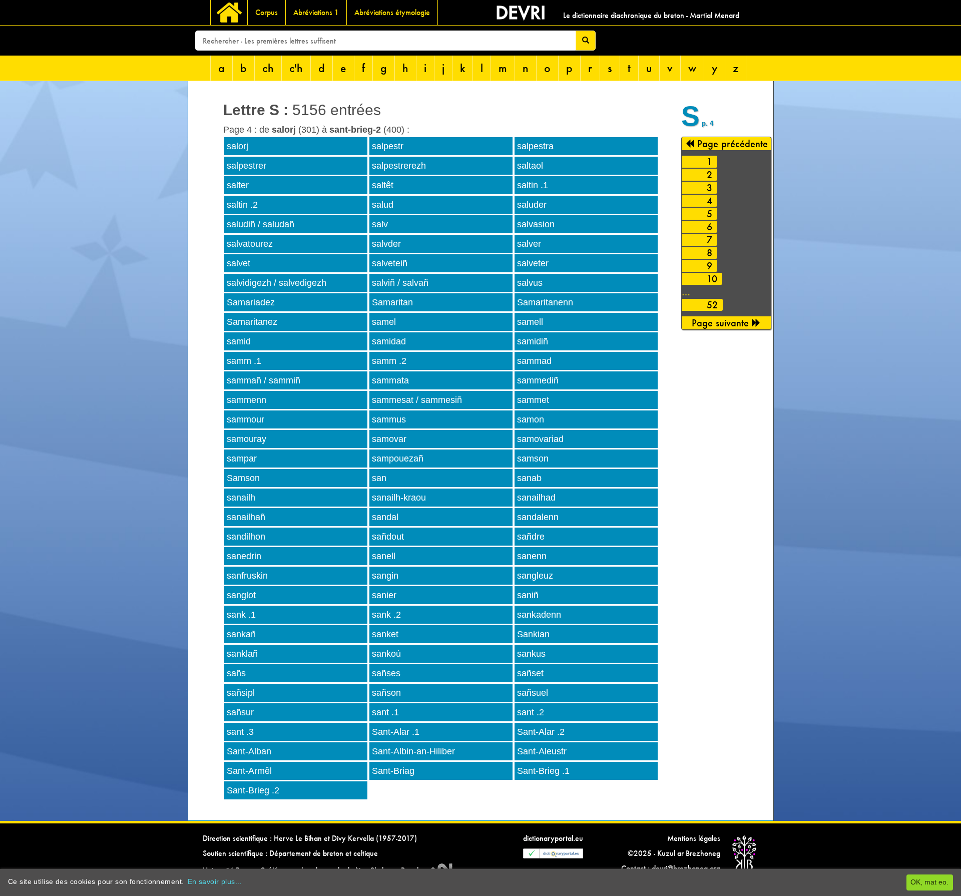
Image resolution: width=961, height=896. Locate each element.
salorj (237, 146)
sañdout (388, 537)
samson (533, 459)
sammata (390, 380)
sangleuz (535, 576)
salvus (530, 283)
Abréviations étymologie (392, 12)
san (379, 478)
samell (530, 322)
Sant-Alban (249, 751)
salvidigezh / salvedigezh (276, 283)
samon (530, 419)
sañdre (531, 537)
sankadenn (539, 615)
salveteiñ (389, 263)
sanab (529, 478)
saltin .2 (242, 205)
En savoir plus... (215, 881)
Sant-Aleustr (542, 751)
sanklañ (242, 654)
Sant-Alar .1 (395, 732)
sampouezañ (397, 459)
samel (384, 322)
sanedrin (244, 556)
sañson (386, 693)
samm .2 (389, 361)
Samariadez (251, 302)
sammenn (246, 400)
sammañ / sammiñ (263, 380)
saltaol (530, 166)
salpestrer (246, 166)
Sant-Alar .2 (541, 732)
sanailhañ (246, 517)
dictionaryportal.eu (553, 838)
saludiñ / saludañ (260, 224)
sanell (383, 556)
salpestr (387, 146)
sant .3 (240, 732)
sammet (533, 400)
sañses (386, 673)
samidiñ (532, 341)
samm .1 (244, 361)
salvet (238, 263)
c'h (296, 68)
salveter (533, 263)
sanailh (241, 498)
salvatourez (250, 244)
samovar (389, 439)
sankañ (241, 634)
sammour (245, 419)
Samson (243, 478)
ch (268, 68)
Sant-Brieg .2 (253, 790)
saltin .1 (532, 185)
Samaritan (392, 302)
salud (382, 205)
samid (239, 341)
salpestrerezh (399, 166)
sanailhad (536, 498)
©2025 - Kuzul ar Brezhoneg (674, 853)
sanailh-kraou (399, 498)
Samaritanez (252, 322)
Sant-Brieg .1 (543, 771)
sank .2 (386, 615)
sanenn (532, 556)
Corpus (266, 12)
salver (529, 244)
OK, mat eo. (929, 882)
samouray (246, 439)
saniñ (528, 595)
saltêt (382, 185)
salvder (386, 244)
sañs (236, 673)
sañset (530, 673)
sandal (385, 517)
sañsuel (532, 693)
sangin (385, 576)
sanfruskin (247, 576)
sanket (385, 634)
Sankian (533, 634)
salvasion (536, 224)
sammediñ (538, 380)
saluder (532, 205)
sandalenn (538, 517)
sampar (242, 459)
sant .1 (385, 712)
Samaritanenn (545, 302)
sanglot (241, 595)
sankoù (386, 654)
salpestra (535, 146)
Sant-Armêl (249, 771)
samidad (389, 341)
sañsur (240, 712)
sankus (531, 654)
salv (380, 224)
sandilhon (246, 537)
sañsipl (241, 693)
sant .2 (530, 712)
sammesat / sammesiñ (417, 400)
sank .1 (241, 615)
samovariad (540, 439)
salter (238, 185)
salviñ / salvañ (400, 283)
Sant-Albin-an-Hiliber (413, 751)
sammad (534, 361)
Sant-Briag (393, 771)
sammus (389, 419)
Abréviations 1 (316, 12)
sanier (384, 595)
